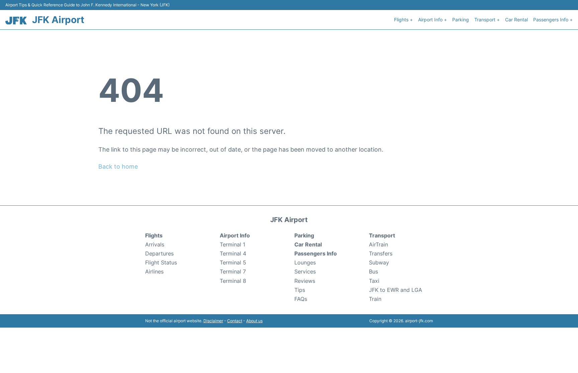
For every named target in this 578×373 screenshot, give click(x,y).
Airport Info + (432, 19)
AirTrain (378, 244)
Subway (379, 262)
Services (305, 271)
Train (375, 299)
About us (254, 320)
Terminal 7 (233, 271)
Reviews (304, 280)
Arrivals (154, 244)
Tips (299, 290)
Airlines (154, 271)
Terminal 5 (233, 262)
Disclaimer (213, 320)
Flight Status (161, 262)
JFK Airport (58, 19)
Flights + (403, 19)
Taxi (374, 280)
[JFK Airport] (16, 20)
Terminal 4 (233, 253)
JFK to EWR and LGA (395, 290)
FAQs (300, 299)
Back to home (118, 166)
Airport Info (235, 235)
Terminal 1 (232, 244)
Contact (234, 320)
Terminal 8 (233, 280)
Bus (373, 271)
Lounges (305, 262)
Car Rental (516, 19)
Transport (382, 235)
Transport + (487, 19)
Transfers (380, 253)
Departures (159, 253)
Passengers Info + (553, 19)
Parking (460, 19)
